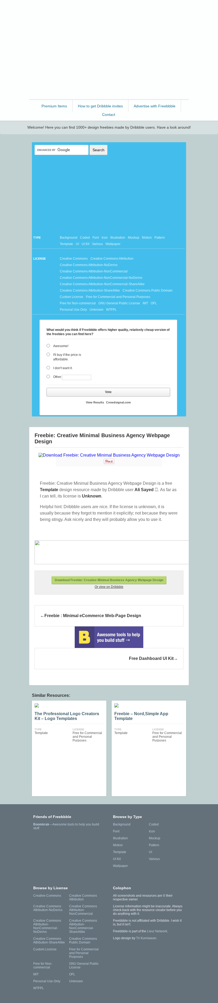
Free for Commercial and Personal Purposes (118, 297)
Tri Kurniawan (146, 938)
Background (68, 237)
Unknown (96, 309)
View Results (95, 402)
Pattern (159, 237)
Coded (85, 237)
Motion (147, 237)
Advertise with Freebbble (154, 106)
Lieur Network (157, 931)
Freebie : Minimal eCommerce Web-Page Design (92, 615)
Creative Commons (74, 258)
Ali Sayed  (146, 489)
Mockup (133, 237)
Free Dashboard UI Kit (151, 658)
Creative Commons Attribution (111, 258)
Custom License (71, 297)
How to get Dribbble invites (100, 106)
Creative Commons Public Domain (148, 290)
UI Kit (85, 244)
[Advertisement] (109, 61)
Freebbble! (110, 11)
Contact (108, 114)
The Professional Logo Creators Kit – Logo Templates (67, 716)
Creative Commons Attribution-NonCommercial (94, 271)
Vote (108, 392)
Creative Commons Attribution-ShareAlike (90, 290)
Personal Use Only (73, 309)
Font (96, 237)
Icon (105, 237)
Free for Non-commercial (78, 303)
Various (97, 244)
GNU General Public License (119, 303)
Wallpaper (113, 244)
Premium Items (54, 106)
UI (77, 244)
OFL (154, 303)
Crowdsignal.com (118, 402)
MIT (145, 303)
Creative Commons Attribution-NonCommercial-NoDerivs (101, 278)
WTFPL (111, 309)
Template (66, 244)
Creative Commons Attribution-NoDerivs (89, 265)
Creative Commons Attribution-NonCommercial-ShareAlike (102, 284)
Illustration (117, 237)
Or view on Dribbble (109, 587)
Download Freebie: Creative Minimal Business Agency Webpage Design (109, 580)
